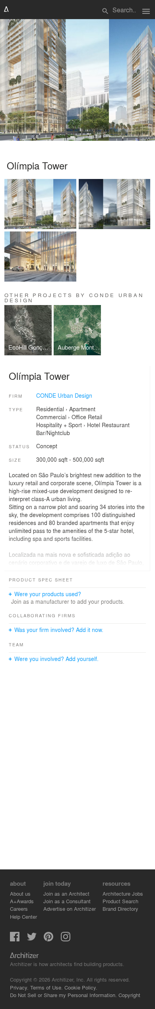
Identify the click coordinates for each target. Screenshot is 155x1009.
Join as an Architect (66, 893)
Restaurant (116, 425)
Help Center (23, 916)
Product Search (120, 901)
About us (20, 893)
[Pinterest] (48, 939)
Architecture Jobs (123, 893)
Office (79, 417)
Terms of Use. (46, 987)
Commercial (51, 417)
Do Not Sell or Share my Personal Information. (63, 995)
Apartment (82, 409)
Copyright (129, 995)
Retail (95, 417)
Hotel (93, 425)
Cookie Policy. (80, 987)
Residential (50, 409)
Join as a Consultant (67, 901)
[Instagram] (65, 939)
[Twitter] (32, 939)
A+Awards (22, 901)
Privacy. (19, 987)
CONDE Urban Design (64, 395)
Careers (19, 908)
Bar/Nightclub (53, 433)
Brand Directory (120, 908)
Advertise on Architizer (69, 908)
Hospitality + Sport (59, 425)
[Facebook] (14, 939)
